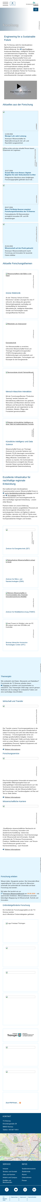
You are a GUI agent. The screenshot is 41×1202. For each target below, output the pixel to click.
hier (20, 1103)
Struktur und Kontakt (10, 1171)
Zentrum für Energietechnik (15, 548)
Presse (24, 1180)
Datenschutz (14, 1197)
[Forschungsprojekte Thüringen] (20, 930)
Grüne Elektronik (13, 293)
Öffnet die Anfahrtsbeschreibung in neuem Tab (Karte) (18, 1134)
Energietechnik (11, 343)
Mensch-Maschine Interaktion (18, 391)
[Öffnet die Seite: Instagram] (25, 1190)
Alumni (24, 1174)
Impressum (23, 1197)
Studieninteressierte (29, 1169)
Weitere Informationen (12, 749)
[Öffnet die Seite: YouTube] (16, 1190)
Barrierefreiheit (32, 1197)
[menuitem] (12, 1169)
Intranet (5, 1169)
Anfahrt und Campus (10, 1177)
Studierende (26, 1171)
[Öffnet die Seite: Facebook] (7, 1190)
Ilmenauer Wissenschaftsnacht (13, 893)
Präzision (6, 685)
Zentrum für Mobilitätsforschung (17, 612)
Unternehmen (26, 1177)
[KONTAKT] (35, 9)
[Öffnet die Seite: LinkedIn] (34, 1190)
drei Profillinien (27, 49)
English (12, 4)
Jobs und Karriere (9, 1174)
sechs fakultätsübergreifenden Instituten (19, 493)
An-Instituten (12, 495)
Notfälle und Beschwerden (7, 1181)
